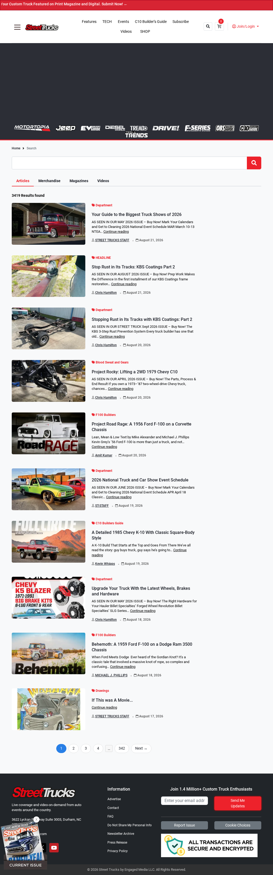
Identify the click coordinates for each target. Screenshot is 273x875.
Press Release (117, 842)
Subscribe (180, 21)
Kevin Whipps (105, 564)
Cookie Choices (237, 825)
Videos (126, 31)
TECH (107, 21)
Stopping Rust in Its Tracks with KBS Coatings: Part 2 (142, 319)
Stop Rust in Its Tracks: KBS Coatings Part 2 (133, 266)
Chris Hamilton (106, 293)
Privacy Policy (117, 851)
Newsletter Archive (120, 834)
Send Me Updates (238, 803)
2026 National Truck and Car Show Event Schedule (140, 480)
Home (16, 148)
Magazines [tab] (79, 181)
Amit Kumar (103, 455)
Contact (113, 808)
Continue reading (116, 232)
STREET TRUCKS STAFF (112, 240)
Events (123, 21)
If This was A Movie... (112, 700)
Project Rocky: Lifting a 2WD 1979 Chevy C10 (135, 371)
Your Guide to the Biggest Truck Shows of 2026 (137, 214)
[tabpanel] (136, 476)
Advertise (114, 799)
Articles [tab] (22, 181)
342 (122, 748)
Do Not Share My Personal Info (129, 825)
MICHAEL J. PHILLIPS (111, 675)
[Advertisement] (136, 85)
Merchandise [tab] (49, 181)
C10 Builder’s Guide (151, 21)
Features (89, 21)
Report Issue (184, 825)
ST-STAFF (102, 506)
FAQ (110, 816)
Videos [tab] (103, 181)
